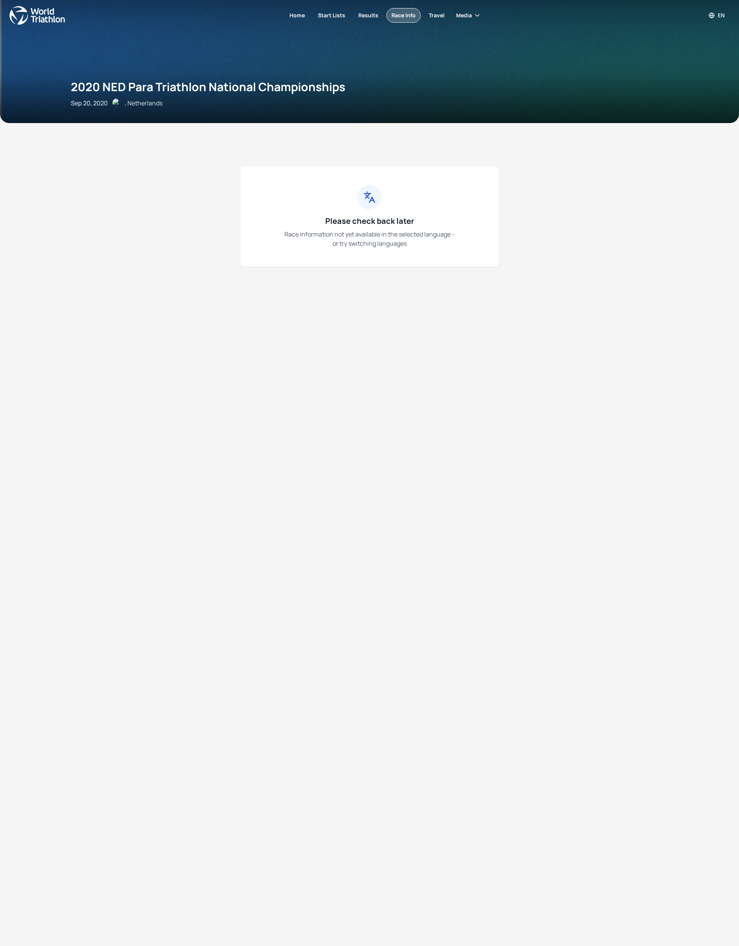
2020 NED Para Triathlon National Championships (208, 87)
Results (368, 15)
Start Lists (331, 15)
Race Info (403, 15)
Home (297, 15)
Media (464, 15)
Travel (437, 15)
